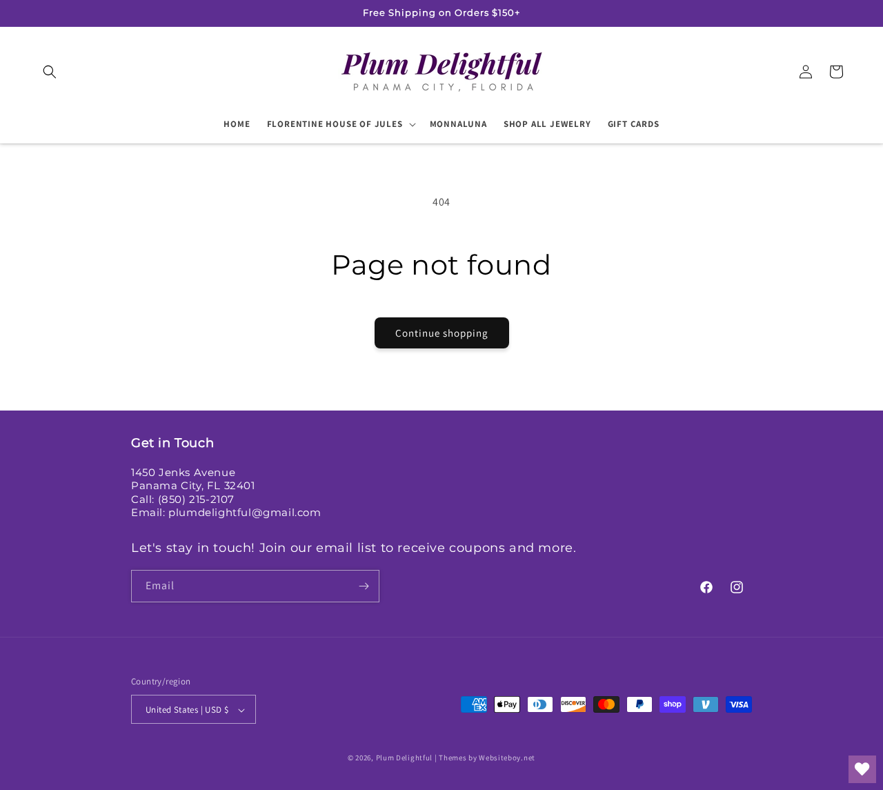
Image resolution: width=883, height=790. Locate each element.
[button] (49, 72)
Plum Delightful (405, 758)
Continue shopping (441, 332)
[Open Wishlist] (862, 769)
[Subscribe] (363, 586)
